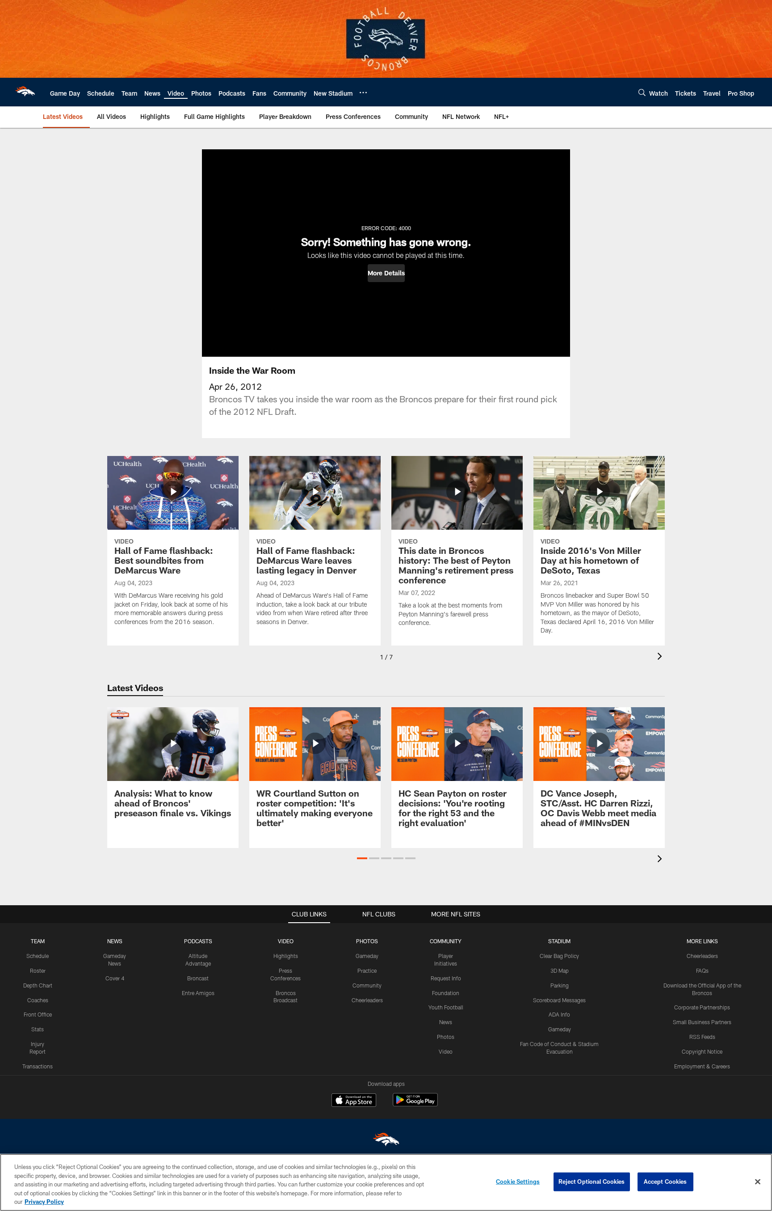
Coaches (37, 1000)
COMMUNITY (446, 941)
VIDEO (286, 941)
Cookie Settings (518, 1181)
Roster (38, 970)
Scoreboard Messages (559, 1000)
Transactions (37, 1066)
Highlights (285, 956)
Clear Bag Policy (559, 956)
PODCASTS (198, 941)
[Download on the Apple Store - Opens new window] (354, 1101)
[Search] (642, 92)
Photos (445, 1037)
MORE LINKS (702, 941)
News (445, 1022)
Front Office (38, 1014)
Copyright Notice (702, 1051)
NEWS (114, 941)
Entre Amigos (198, 993)
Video (446, 1051)
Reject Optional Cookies (591, 1181)
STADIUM (559, 941)
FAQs (702, 970)
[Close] (758, 1182)
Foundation (445, 993)
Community (367, 985)
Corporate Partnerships (702, 1007)
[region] (386, 1182)
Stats (37, 1029)
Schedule (37, 956)
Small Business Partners (702, 1022)
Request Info (446, 978)
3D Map (559, 970)
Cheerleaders (367, 1000)
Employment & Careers (702, 1066)
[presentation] (661, 657)
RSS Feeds (702, 1037)
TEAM (38, 941)
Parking (559, 985)
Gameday (367, 956)
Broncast (198, 978)
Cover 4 (114, 978)
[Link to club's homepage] (25, 92)
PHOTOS (367, 941)
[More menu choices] (363, 92)
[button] (386, 273)
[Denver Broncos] (386, 1141)
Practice (367, 970)
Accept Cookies (665, 1181)
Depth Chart (37, 985)
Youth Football (445, 1007)
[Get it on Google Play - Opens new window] (415, 1104)
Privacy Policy (44, 1201)
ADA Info (559, 1014)
